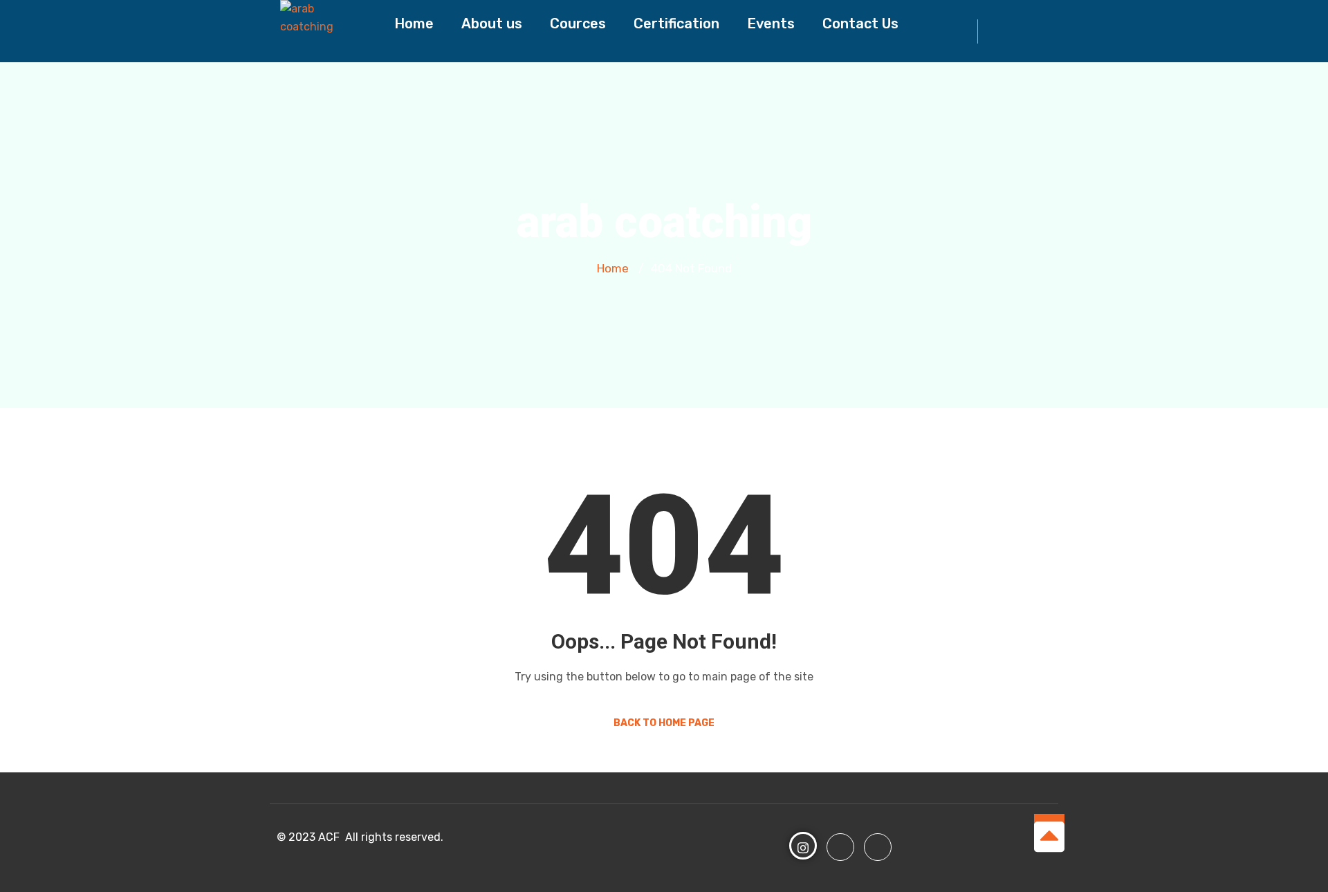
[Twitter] (840, 847)
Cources (578, 23)
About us (491, 23)
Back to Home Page (664, 723)
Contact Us (860, 23)
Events (771, 23)
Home (414, 23)
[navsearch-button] (995, 31)
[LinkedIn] (878, 847)
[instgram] (803, 846)
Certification (676, 23)
